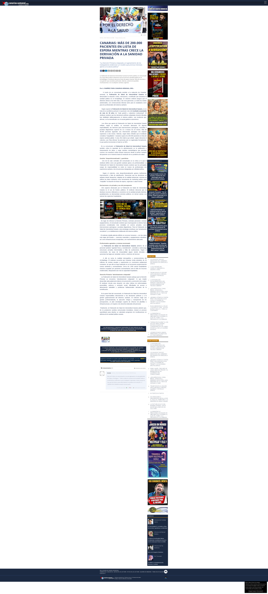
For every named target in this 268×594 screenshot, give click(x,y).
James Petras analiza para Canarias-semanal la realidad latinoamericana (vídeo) (157, 228)
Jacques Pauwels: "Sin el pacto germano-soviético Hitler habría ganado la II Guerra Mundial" (157, 194)
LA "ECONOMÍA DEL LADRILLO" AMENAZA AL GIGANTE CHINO (157, 268)
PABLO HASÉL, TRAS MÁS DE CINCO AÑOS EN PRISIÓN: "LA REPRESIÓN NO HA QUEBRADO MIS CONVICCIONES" (159, 371)
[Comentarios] (114, 71)
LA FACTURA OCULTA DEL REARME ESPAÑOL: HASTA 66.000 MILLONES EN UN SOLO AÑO (158, 406)
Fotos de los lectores (133, 571)
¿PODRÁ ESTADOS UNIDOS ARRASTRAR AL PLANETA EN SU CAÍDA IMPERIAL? (158, 334)
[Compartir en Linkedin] (106, 71)
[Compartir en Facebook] (101, 71)
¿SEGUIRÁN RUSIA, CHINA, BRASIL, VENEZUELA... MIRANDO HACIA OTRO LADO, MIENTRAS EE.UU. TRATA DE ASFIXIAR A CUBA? (159, 291)
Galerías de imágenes (145, 571)
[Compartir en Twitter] (103, 71)
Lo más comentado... (153, 340)
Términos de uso (128, 577)
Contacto (102, 573)
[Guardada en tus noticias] (111, 71)
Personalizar (260, 591)
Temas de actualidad (158, 571)
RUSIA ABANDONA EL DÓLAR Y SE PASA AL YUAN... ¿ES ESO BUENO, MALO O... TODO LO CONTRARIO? (159, 308)
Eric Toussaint (158, 556)
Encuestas (110, 571)
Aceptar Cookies (252, 591)
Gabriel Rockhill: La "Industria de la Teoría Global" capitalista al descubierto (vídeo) (157, 212)
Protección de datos (136, 577)
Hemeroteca (103, 571)
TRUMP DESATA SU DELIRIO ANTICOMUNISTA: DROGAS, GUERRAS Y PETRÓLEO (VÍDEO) (158, 275)
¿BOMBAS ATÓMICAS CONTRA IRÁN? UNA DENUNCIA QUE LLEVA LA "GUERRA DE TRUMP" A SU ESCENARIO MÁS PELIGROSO (159, 300)
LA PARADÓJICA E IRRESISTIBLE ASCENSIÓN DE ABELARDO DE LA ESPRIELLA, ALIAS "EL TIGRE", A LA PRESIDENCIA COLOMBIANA (159, 316)
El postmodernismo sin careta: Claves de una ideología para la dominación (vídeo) (157, 176)
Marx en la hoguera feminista (155, 552)
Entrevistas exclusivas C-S (155, 161)
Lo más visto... (151, 256)
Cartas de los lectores (120, 571)
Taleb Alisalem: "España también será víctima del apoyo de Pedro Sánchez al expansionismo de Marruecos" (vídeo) (157, 246)
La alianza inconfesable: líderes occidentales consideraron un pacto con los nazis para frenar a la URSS (157, 540)
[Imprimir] (109, 71)
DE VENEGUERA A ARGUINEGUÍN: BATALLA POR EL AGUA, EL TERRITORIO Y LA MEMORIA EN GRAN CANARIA (159, 399)
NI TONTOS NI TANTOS (157, 393)
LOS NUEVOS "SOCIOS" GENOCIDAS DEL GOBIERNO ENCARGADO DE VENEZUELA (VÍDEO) (159, 262)
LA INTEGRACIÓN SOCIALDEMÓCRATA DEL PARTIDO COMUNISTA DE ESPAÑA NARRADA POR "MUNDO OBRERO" (157, 282)
